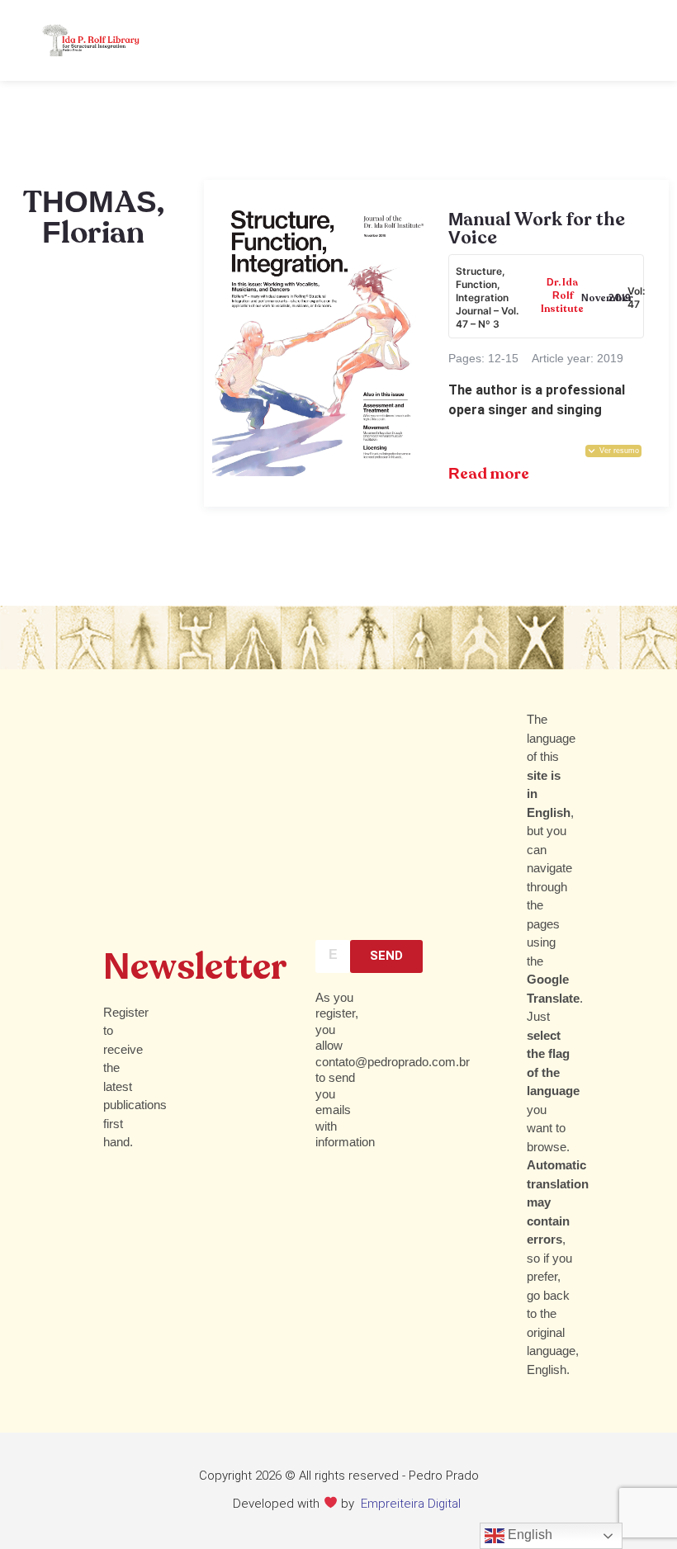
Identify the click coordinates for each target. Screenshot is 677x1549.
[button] (613, 451)
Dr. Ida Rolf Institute (562, 296)
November (607, 299)
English (528, 1535)
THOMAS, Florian (93, 218)
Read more (488, 474)
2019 (619, 299)
